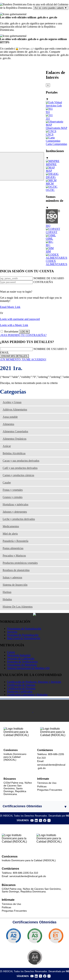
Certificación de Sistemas (21, 685)
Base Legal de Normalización (23, 638)
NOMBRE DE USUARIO (48, 278)
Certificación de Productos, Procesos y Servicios (34, 681)
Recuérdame (11, 331)
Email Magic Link (10, 306)
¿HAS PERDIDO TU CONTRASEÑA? (23, 335)
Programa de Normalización (22, 634)
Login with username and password (20, 319)
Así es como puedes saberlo (50, 8)
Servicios (12, 631)
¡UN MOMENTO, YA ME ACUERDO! (23, 359)
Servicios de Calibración (20, 658)
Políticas (42, 786)
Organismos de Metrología (22, 664)
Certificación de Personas (21, 688)
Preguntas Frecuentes (49, 789)
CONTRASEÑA (43, 282)
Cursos (11, 652)
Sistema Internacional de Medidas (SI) (28, 668)
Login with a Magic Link (14, 325)
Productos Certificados (19, 691)
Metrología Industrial (18, 655)
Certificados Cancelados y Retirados (27, 694)
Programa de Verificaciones (22, 661)
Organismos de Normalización (24, 628)
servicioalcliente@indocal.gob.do (27, 876)
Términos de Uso (46, 782)
